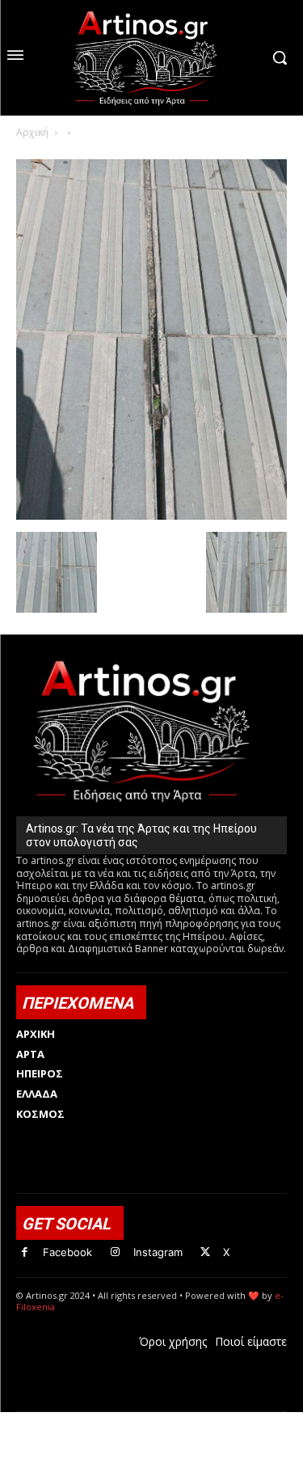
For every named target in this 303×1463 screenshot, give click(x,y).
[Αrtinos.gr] (151, 58)
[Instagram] (115, 1252)
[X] (205, 1252)
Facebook (67, 1252)
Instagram (158, 1252)
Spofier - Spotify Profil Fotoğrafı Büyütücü (126, 1420)
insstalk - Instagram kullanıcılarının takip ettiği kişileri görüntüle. (148, 1437)
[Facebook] (24, 1252)
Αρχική (32, 132)
